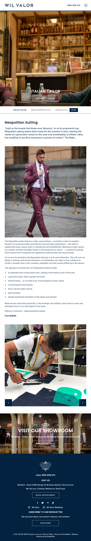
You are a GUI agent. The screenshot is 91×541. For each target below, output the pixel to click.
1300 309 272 (73, 5)
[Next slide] (82, 402)
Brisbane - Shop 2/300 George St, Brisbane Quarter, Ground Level (45, 484)
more (73, 110)
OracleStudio (50, 536)
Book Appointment (45, 98)
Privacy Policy (48, 534)
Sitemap (75, 534)
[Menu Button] (85, 5)
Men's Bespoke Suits (41, 110)
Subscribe (45, 523)
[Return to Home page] (19, 5)
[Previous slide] (8, 402)
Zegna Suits (61, 110)
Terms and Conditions (62, 534)
